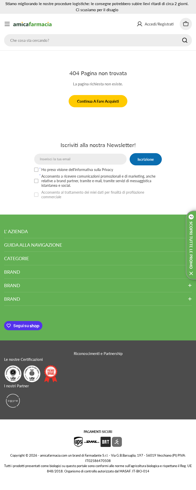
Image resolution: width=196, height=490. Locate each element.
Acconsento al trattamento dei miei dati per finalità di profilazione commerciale (92, 194)
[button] (191, 245)
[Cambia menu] (7, 24)
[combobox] (98, 40)
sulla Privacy (103, 169)
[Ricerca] (185, 40)
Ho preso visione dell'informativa (77, 169)
